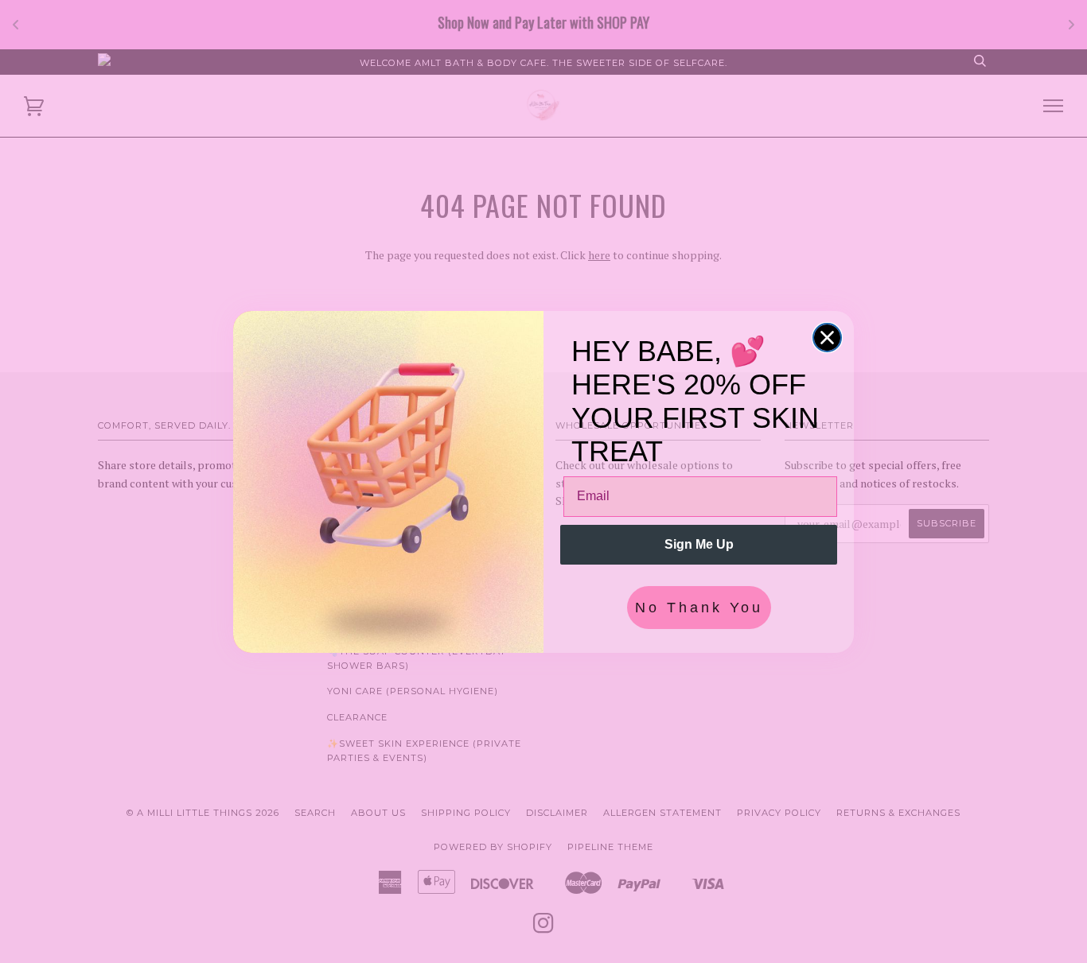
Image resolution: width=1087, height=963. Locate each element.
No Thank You (699, 607)
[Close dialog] (827, 337)
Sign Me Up (699, 544)
